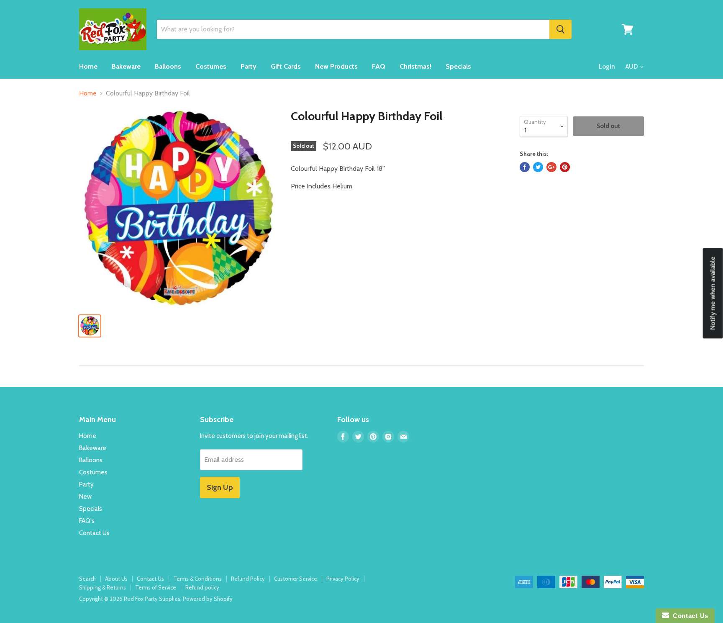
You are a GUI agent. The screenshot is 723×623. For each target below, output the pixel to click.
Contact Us (94, 533)
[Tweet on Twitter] (538, 167)
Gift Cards (286, 66)
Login (607, 66)
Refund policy (202, 587)
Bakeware (126, 66)
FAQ (378, 66)
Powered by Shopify (208, 598)
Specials (458, 66)
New (85, 496)
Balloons (168, 66)
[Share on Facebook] (525, 167)
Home (88, 66)
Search (87, 578)
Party (248, 66)
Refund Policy (248, 578)
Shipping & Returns (102, 587)
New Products (336, 66)
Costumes (210, 66)
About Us (116, 578)
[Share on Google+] (551, 167)
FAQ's (87, 521)
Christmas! (415, 66)
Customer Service (295, 578)
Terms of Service (155, 587)
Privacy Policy (342, 578)
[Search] (560, 29)
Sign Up (220, 487)
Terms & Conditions (197, 578)
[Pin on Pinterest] (565, 167)
